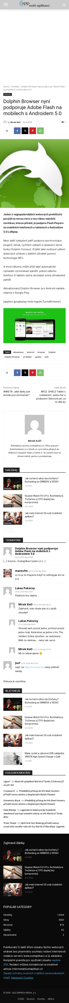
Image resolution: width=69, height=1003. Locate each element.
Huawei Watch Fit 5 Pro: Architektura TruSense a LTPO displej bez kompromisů (44, 499)
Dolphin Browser (12, 357)
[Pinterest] (32, 130)
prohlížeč (27, 357)
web (47, 357)
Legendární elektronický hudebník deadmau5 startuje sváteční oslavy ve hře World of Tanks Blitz (32, 813)
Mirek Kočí (15, 122)
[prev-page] (5, 530)
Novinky (15, 86)
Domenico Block (11, 800)
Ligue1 (6, 781)
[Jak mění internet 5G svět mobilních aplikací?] (12, 518)
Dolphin (52, 352)
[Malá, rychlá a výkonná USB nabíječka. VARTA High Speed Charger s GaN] (12, 758)
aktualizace (18, 352)
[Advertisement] (34, 45)
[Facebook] (17, 130)
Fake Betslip (9, 809)
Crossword (9, 790)
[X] (25, 130)
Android (30, 352)
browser (41, 352)
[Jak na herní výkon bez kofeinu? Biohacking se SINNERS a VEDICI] (12, 483)
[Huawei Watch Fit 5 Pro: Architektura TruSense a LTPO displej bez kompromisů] (12, 500)
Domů (6, 86)
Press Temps (9, 822)
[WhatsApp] (40, 130)
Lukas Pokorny (25, 588)
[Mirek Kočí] (5, 122)
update (38, 357)
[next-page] (11, 530)
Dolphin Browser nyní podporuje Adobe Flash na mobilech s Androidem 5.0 (36, 551)
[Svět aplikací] (34, 4)
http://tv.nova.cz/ (34, 667)
